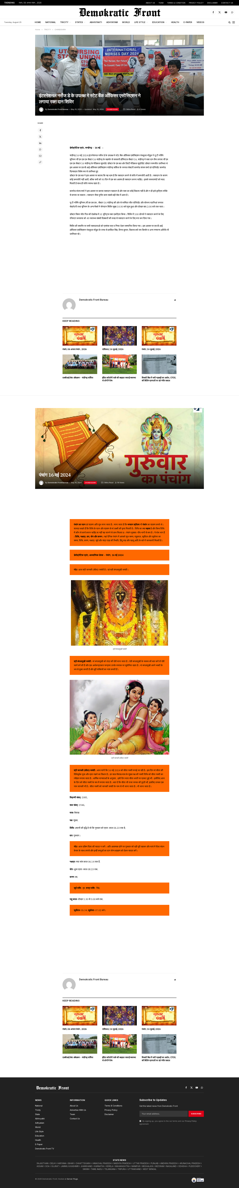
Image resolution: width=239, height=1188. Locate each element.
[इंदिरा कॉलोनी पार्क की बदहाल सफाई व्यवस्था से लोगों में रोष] (119, 364)
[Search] (229, 22)
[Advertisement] (119, 132)
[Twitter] (40, 136)
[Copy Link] (40, 162)
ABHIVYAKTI (96, 22)
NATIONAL (50, 22)
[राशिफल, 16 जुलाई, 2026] (119, 336)
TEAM (161, 3)
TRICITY (64, 22)
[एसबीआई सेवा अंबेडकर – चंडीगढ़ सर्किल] (80, 364)
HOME (38, 22)
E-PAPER (188, 22)
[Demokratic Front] (119, 12)
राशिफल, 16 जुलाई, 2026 (113, 349)
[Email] (40, 155)
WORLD (126, 22)
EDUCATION (158, 22)
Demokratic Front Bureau (58, 109)
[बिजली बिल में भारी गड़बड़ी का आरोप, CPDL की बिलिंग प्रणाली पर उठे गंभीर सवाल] (159, 364)
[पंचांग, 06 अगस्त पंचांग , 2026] (80, 336)
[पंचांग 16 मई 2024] (119, 448)
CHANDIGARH (112, 109)
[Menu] (233, 22)
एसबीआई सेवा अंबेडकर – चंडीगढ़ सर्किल (78, 377)
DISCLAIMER (212, 3)
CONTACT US (227, 3)
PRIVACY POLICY (196, 3)
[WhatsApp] (40, 149)
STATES (79, 22)
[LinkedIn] (40, 143)
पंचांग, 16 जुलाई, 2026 (151, 349)
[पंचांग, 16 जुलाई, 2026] (159, 336)
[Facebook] (40, 130)
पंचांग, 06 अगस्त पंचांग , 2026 (30, 3)
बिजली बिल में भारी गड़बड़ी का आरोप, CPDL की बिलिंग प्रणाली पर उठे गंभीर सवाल (159, 379)
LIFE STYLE (139, 22)
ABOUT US (150, 3)
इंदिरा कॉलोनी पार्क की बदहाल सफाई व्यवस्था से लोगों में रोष (119, 379)
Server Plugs (72, 1179)
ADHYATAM (112, 22)
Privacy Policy (191, 1121)
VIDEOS (200, 22)
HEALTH (175, 22)
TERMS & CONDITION (176, 3)
